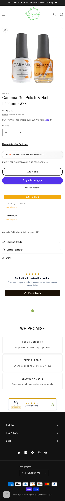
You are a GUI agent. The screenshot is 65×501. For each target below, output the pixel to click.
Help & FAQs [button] (12, 433)
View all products (12, 207)
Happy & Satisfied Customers (15, 144)
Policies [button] (10, 425)
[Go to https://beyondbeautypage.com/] (32, 14)
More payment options (32, 188)
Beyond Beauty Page (24, 495)
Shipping (5, 115)
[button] (3, 14)
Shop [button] (8, 440)
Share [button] (8, 257)
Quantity (5, 125)
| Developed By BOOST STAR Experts (41, 495)
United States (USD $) (31, 473)
